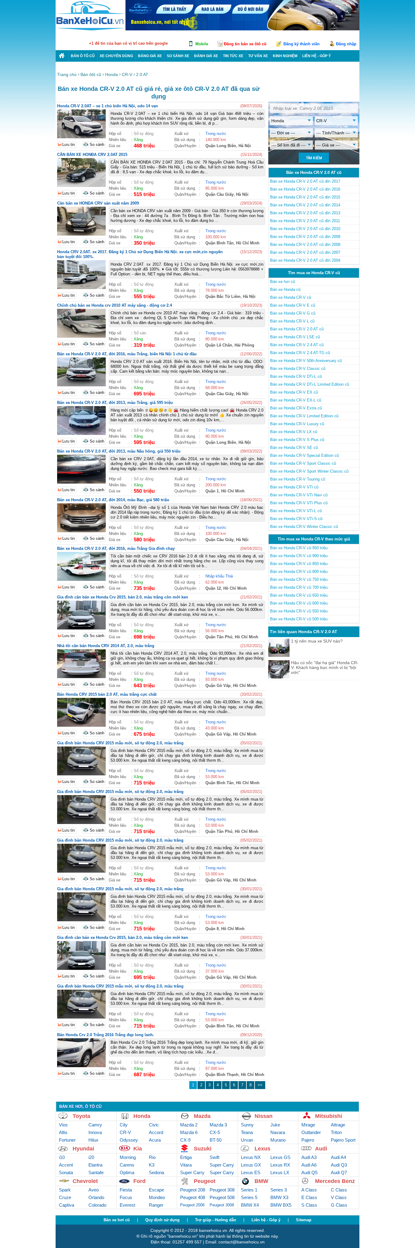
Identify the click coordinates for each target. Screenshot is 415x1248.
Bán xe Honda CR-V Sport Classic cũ (303, 463)
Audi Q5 (309, 1172)
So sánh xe (178, 56)
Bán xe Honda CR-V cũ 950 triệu (299, 548)
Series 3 (278, 1189)
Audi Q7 (339, 1172)
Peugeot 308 (222, 1189)
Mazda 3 (218, 1124)
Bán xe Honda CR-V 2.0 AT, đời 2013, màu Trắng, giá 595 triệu (115, 402)
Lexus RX (280, 1164)
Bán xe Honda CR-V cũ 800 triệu (299, 571)
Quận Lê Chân (218, 345)
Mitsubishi (328, 1116)
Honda (141, 1116)
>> (260, 1085)
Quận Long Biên (220, 145)
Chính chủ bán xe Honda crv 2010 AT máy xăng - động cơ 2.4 (114, 305)
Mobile (201, 44)
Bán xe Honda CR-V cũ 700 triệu (299, 587)
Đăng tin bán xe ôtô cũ (245, 44)
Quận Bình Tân (219, 243)
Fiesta (126, 1189)
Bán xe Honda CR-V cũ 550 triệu (299, 611)
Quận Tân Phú (218, 637)
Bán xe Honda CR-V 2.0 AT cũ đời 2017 (305, 181)
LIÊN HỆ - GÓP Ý (316, 56)
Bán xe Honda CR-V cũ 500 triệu (299, 619)
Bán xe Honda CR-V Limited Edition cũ (304, 416)
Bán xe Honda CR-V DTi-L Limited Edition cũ (309, 384)
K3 (151, 1164)
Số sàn (140, 333)
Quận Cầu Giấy (219, 194)
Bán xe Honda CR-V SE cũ (294, 447)
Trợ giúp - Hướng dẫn (215, 1220)
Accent (66, 1164)
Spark (65, 1189)
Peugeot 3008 (222, 1205)
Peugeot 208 (192, 1189)
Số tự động (143, 133)
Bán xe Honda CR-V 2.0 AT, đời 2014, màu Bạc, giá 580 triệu (113, 500)
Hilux (93, 1140)
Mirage (308, 1124)
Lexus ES (250, 1172)
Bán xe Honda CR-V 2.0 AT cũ (297, 329)
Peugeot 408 (192, 1197)
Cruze (65, 1197)
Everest (127, 1205)
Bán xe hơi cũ (282, 281)
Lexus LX (279, 1172)
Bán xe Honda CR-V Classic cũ (297, 368)
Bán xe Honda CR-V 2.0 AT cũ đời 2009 (305, 236)
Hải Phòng (244, 345)
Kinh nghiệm (285, 56)
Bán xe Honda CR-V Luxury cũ (297, 424)
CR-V (125, 1132)
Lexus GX (251, 1164)
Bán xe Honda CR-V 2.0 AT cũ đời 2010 (305, 228)
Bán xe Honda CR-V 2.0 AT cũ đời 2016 (305, 189)
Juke (275, 1124)
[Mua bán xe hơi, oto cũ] (62, 55)
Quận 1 (212, 491)
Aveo (93, 1189)
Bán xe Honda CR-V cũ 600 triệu (299, 603)
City (124, 1124)
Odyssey (129, 1140)
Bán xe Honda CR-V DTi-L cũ (296, 376)
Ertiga (186, 1157)
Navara (277, 1132)
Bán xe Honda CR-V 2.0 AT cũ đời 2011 (305, 221)
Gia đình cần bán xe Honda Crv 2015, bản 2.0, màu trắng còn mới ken (122, 597)
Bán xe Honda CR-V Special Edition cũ (304, 455)
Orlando (96, 1197)
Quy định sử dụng (162, 1220)
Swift (214, 1157)
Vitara (186, 1164)
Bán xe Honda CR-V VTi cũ (294, 487)
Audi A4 (338, 1157)
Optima (127, 1172)
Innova (95, 1132)
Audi (321, 1149)
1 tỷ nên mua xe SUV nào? (317, 641)
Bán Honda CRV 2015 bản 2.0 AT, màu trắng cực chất (106, 694)
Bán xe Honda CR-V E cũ (292, 305)
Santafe (96, 1172)
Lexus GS (280, 1157)
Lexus (262, 1149)
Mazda (202, 1116)
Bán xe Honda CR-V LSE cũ (295, 337)
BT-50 (215, 1140)
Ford (139, 1181)
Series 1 (249, 1189)
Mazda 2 (188, 1124)
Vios (63, 1124)
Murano (278, 1140)
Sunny (247, 1124)
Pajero (307, 1140)
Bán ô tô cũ (83, 56)
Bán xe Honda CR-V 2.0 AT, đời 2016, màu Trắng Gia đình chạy (116, 548)
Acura (155, 1140)
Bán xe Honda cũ (285, 289)
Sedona (156, 1172)
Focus (126, 1197)
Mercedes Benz (335, 1181)
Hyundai (83, 1149)
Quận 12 (213, 588)
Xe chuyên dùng (116, 56)
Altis (63, 1132)
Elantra (95, 1164)
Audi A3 (309, 1157)
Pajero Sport (343, 1140)
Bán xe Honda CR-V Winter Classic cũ (304, 526)
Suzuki (202, 1149)
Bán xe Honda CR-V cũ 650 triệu (299, 595)
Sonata (66, 1172)
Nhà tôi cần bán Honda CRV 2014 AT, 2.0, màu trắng (105, 645)
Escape (156, 1189)
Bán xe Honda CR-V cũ (290, 297)
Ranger (156, 1205)
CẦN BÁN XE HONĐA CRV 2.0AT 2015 (92, 154)
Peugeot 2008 (192, 1205)
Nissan (264, 1116)
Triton (336, 1132)
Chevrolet (85, 1181)
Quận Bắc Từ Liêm (223, 296)
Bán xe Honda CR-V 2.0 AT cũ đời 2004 (305, 260)
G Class (339, 1205)
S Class (309, 1205)
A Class (309, 1189)
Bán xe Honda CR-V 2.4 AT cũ (297, 345)
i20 (91, 1157)
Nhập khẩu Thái (219, 576)
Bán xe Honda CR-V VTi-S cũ (296, 518)
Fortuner (67, 1140)
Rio (152, 1157)
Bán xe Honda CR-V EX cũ (294, 392)
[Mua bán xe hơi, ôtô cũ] (90, 29)
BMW (261, 1181)
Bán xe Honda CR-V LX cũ (293, 431)
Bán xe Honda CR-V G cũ (292, 313)
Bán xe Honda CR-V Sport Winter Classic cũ (309, 471)
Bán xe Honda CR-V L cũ (292, 321)
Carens (127, 1164)
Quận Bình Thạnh (221, 1074)
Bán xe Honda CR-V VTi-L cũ (296, 511)
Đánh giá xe (206, 56)
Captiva (66, 1205)
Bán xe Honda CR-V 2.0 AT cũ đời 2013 (305, 213)
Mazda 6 (188, 1132)
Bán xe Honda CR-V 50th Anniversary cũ (306, 360)
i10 (62, 1157)
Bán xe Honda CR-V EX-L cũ (295, 400)
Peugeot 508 (222, 1197)
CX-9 (185, 1140)
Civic (154, 1124)
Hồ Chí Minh (247, 243)
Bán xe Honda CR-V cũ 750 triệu (299, 579)
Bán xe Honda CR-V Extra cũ (296, 408)
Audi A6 (309, 1164)
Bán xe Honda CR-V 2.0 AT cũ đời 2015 (305, 197)
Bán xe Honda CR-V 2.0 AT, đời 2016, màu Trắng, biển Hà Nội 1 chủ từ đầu (127, 354)
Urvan (247, 1140)
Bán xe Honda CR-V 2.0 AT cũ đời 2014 (305, 205)
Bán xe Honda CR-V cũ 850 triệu (299, 563)
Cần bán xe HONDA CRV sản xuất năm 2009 (98, 203)
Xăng (138, 139)
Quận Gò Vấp (218, 685)
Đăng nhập (346, 44)
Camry (95, 1124)
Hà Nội (244, 145)
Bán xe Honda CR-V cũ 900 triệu (299, 555)
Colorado (97, 1205)
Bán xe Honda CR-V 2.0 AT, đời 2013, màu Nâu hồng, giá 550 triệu (118, 451)
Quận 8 (212, 928)
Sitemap (303, 1220)
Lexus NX (251, 1157)
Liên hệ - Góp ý (266, 1220)
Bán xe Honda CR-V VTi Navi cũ (299, 495)
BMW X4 (250, 1205)
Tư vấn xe (258, 56)
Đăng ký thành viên (301, 44)
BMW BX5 (280, 1205)
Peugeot (204, 1181)
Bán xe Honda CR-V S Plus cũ (297, 439)
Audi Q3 (339, 1164)
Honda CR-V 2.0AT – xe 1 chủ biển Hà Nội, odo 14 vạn (107, 106)
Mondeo (157, 1197)
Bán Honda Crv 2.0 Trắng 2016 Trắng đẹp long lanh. (105, 1035)
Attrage (338, 1124)
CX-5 (215, 1132)
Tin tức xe (233, 56)
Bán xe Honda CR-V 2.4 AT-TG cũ (300, 352)
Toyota (81, 1116)
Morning (128, 1157)
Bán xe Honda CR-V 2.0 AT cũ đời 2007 (305, 252)
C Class (339, 1189)
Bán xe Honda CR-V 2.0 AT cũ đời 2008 (305, 244)
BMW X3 (279, 1197)
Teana (247, 1132)
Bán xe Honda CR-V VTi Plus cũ (299, 503)
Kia (137, 1149)
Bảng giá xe (150, 56)
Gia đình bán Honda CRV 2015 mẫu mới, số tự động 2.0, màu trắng (120, 743)
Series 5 (249, 1197)
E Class (309, 1197)
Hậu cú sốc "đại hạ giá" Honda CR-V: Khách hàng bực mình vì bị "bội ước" (324, 667)
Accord (156, 1132)
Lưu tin (68, 144)
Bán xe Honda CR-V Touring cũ (297, 479)
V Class (339, 1197)
